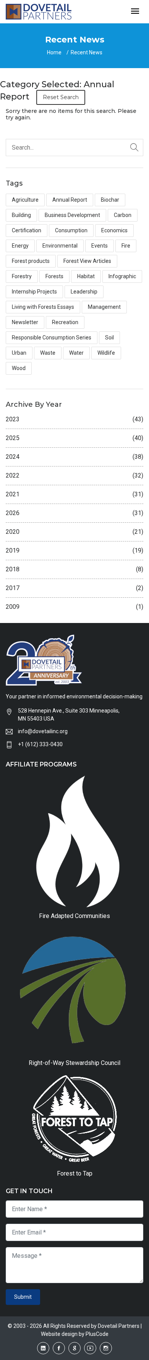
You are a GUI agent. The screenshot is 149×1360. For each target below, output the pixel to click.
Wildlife (106, 353)
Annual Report (69, 200)
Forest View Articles (87, 261)
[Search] (134, 147)
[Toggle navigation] (135, 12)
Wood (19, 368)
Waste (47, 353)
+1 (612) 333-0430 (40, 744)
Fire (125, 246)
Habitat (86, 276)
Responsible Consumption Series (51, 337)
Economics (114, 230)
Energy (20, 246)
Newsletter (25, 322)
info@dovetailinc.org (43, 731)
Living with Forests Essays (43, 307)
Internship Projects (34, 292)
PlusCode (97, 1334)
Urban (19, 353)
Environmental (60, 246)
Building (21, 215)
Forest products (31, 261)
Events (99, 246)
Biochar (110, 200)
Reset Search (61, 97)
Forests (54, 276)
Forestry (22, 276)
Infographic (122, 276)
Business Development (72, 215)
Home (54, 52)
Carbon (122, 215)
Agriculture (25, 200)
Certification (26, 230)
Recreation (65, 322)
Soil (109, 337)
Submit (23, 1297)
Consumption (71, 230)
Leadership (84, 292)
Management (104, 307)
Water (76, 353)
